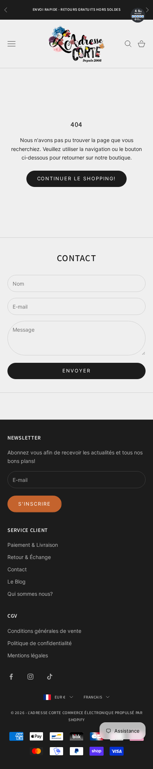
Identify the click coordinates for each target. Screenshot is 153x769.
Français (93, 697)
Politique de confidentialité (39, 643)
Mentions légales (27, 655)
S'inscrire (34, 504)
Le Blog (16, 581)
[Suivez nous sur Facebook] (11, 676)
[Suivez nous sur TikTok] (49, 676)
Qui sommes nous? (30, 594)
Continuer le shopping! (76, 178)
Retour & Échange (29, 557)
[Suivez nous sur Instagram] (30, 676)
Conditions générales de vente (44, 631)
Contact (17, 569)
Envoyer (76, 371)
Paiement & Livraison (32, 545)
